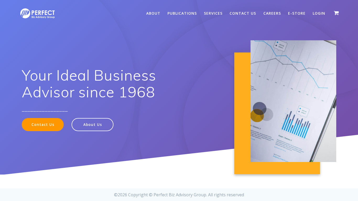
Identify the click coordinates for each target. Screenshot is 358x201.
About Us (92, 124)
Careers (272, 13)
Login (319, 13)
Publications (182, 13)
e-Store (297, 13)
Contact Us (243, 13)
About (153, 13)
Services (213, 13)
